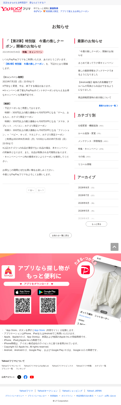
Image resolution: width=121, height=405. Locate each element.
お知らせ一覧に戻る (60, 235)
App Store (39, 330)
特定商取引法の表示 (84, 396)
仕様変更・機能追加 (91, 125)
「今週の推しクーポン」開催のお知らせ (95, 53)
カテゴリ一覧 (100, 366)
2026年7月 (86, 195)
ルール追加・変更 (90, 133)
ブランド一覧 (7, 368)
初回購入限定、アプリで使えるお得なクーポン (67, 11)
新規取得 (54, 8)
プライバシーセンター (37, 396)
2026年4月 (86, 218)
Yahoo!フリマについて (11, 366)
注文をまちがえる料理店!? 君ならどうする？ (24, 2)
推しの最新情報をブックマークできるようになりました (95, 72)
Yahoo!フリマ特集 (84, 366)
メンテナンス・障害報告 (93, 141)
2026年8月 (86, 187)
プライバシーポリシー (14, 396)
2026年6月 (86, 203)
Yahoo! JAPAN (94, 390)
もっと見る (96, 224)
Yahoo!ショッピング (72, 390)
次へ (40, 190)
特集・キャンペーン (32, 52)
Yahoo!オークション (47, 390)
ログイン (38, 11)
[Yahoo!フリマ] (16, 7)
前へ (32, 190)
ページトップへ (114, 247)
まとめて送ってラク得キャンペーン (95, 62)
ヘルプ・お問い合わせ (106, 396)
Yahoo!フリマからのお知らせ (36, 366)
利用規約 (54, 396)
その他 (85, 156)
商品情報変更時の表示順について (94, 97)
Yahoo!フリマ (26, 390)
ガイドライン (67, 396)
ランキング (21, 368)
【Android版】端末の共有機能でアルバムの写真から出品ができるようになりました (95, 86)
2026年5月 (86, 210)
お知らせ (60, 26)
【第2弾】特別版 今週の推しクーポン (24, 63)
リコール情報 (84, 164)
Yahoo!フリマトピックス (62, 366)
